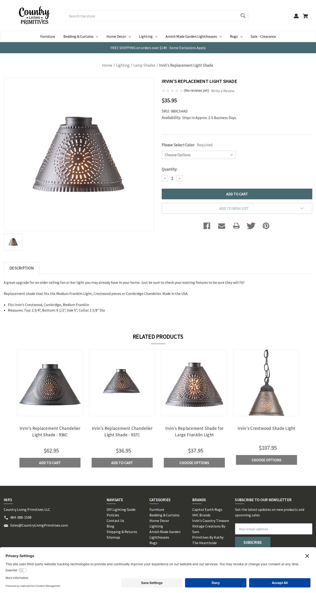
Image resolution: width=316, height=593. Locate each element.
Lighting (146, 36)
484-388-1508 (20, 517)
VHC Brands (201, 515)
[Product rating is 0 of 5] (173, 90)
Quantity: (169, 169)
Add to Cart (50, 462)
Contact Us (115, 520)
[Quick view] (43, 412)
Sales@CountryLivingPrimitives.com (39, 525)
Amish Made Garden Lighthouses (191, 36)
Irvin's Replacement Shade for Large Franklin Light (194, 431)
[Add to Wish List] (56, 412)
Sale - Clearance (263, 36)
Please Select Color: (187, 144)
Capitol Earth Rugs (207, 509)
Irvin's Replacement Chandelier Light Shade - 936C (50, 431)
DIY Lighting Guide (121, 509)
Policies (113, 515)
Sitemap (113, 537)
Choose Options (194, 462)
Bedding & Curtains (78, 36)
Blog (110, 526)
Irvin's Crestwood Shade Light (266, 428)
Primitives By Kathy (207, 537)
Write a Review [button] (222, 90)
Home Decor (116, 36)
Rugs (234, 36)
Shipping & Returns (122, 531)
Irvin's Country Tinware (210, 520)
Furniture (47, 36)
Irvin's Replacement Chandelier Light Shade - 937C (122, 431)
